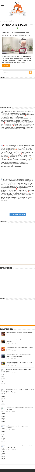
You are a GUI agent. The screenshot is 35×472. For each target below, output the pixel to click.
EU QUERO (6, 65)
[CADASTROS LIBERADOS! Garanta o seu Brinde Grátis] (17, 127)
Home (3, 21)
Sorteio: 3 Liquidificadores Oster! (15, 33)
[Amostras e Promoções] (17, 8)
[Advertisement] (18, 91)
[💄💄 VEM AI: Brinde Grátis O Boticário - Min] (17, 161)
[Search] (30, 72)
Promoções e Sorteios (21, 35)
